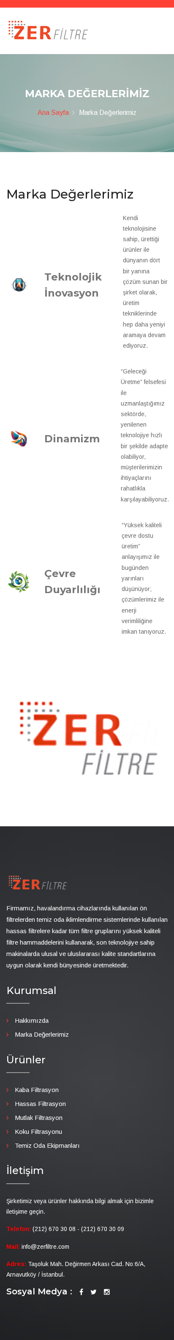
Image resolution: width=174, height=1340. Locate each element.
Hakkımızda (32, 1020)
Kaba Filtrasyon (37, 1089)
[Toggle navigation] (162, 35)
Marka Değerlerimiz (42, 1034)
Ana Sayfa (53, 112)
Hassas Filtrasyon (40, 1103)
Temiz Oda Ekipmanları (47, 1145)
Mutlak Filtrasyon (39, 1117)
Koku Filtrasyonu (38, 1131)
